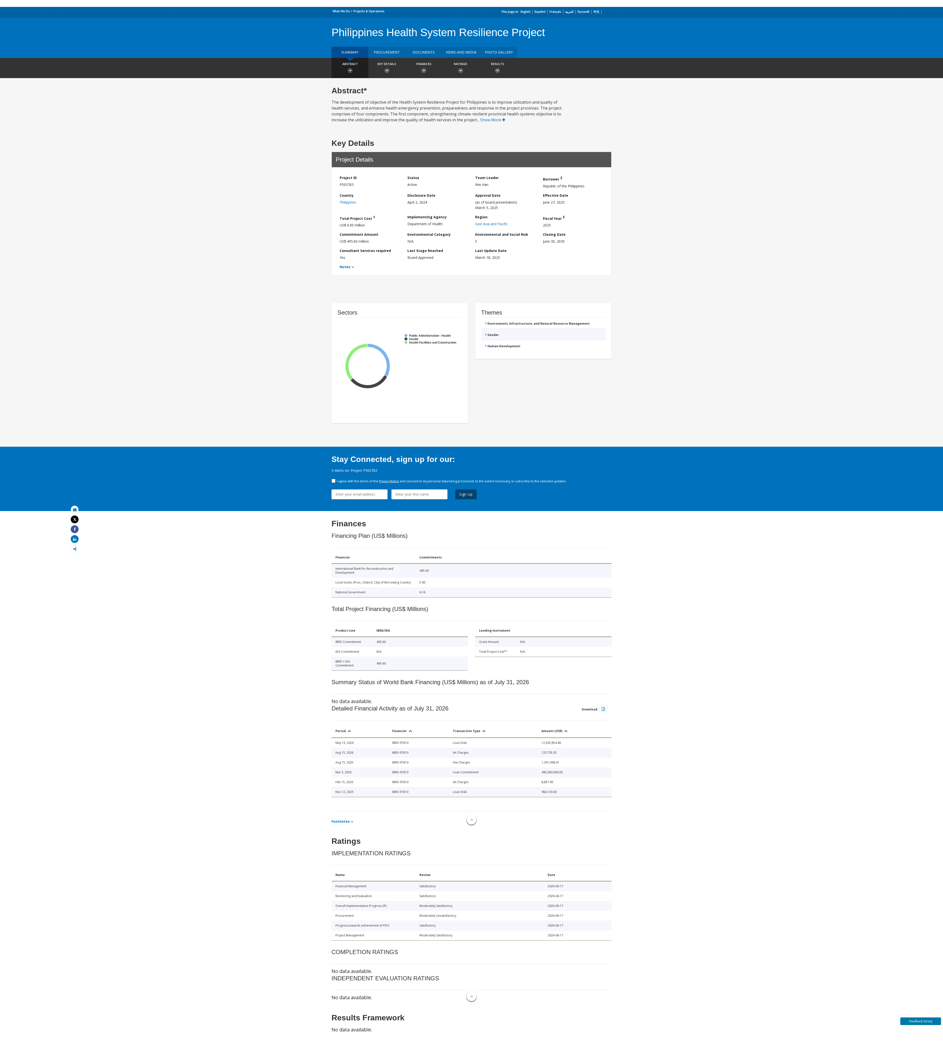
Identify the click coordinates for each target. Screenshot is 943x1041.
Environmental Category (429, 234)
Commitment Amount (359, 234)
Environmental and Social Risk (501, 234)
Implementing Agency (427, 217)
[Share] (74, 529)
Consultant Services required (365, 250)
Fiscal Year (554, 218)
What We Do (341, 11)
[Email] (74, 510)
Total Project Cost (357, 218)
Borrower (552, 178)
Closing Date (554, 234)
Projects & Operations (369, 11)
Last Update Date (491, 250)
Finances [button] (423, 64)
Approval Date (487, 195)
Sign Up (466, 494)
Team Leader (487, 177)
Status (413, 177)
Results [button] (497, 64)
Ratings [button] (460, 64)
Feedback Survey (920, 1021)
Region (481, 217)
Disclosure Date (421, 195)
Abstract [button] (350, 64)
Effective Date (555, 195)
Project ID (348, 177)
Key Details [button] (386, 64)
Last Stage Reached (425, 250)
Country (347, 195)
